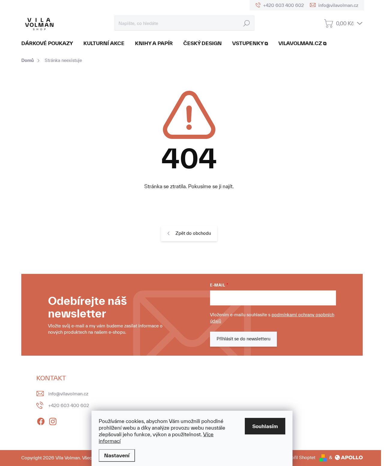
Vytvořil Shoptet (298, 457)
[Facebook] (40, 420)
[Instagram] (52, 420)
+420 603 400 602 (68, 405)
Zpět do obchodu (193, 233)
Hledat (247, 23)
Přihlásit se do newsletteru (243, 338)
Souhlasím (265, 426)
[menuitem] (49, 43)
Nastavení (117, 455)
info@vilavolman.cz (68, 393)
